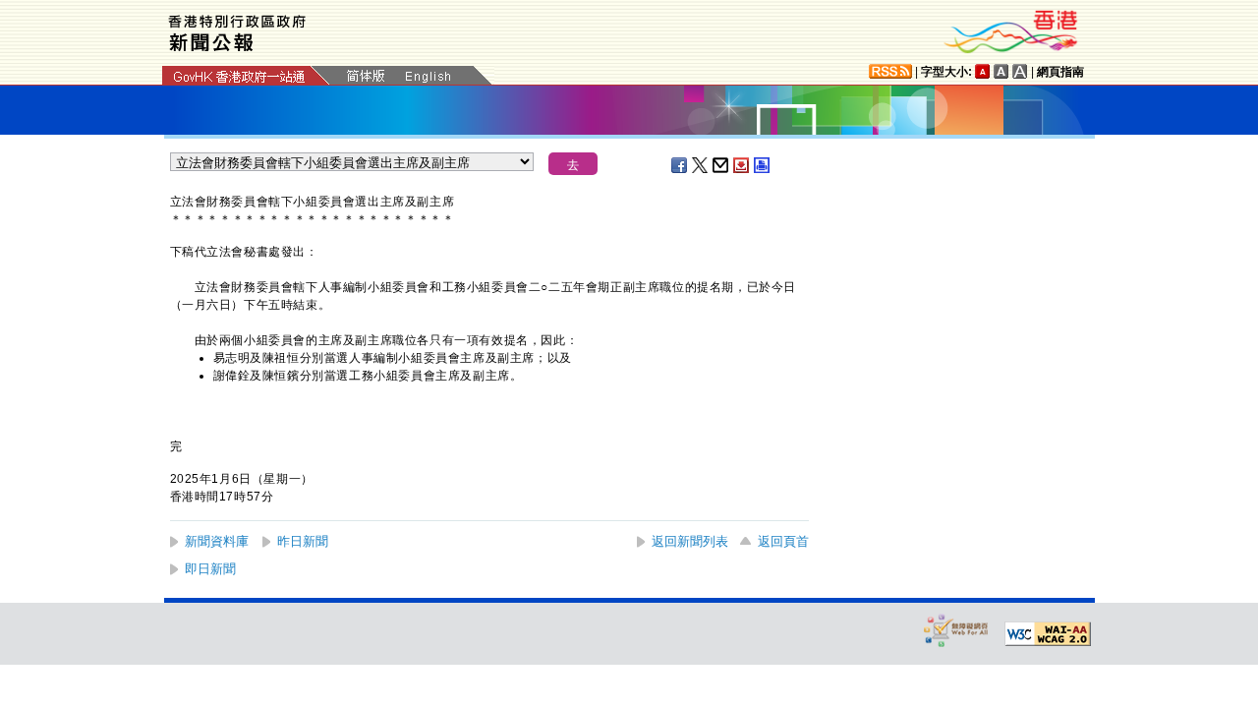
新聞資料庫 (217, 541)
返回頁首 (783, 541)
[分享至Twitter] (701, 165)
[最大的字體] (1020, 71)
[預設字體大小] (983, 71)
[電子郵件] (721, 165)
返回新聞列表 (690, 541)
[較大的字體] (1001, 71)
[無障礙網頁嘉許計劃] (956, 630)
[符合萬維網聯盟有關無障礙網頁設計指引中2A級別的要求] (1047, 634)
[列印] (763, 165)
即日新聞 (210, 568)
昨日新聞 (302, 541)
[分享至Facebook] (680, 165)
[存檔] (742, 165)
